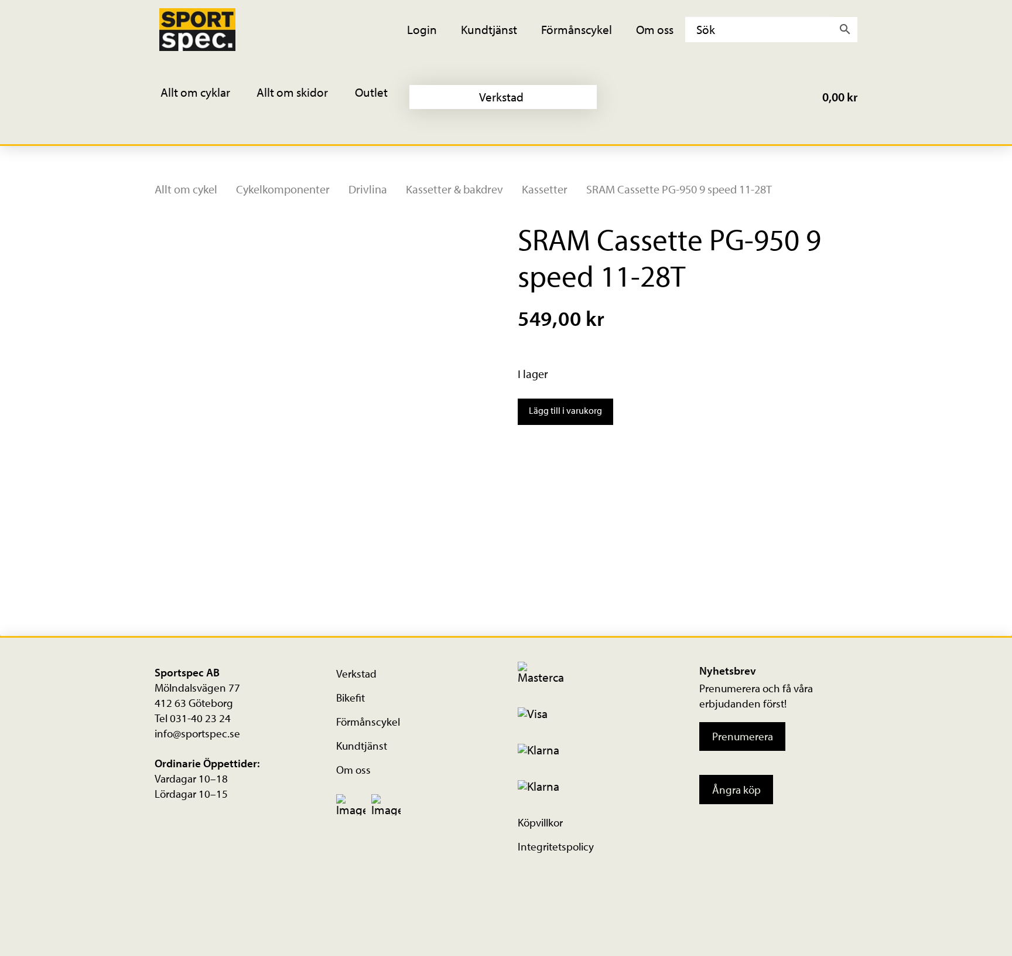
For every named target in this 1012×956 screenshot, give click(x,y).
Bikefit (350, 697)
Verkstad (356, 673)
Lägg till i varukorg (565, 410)
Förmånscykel (368, 722)
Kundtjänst (361, 746)
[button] (203, 97)
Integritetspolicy (556, 846)
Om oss (353, 770)
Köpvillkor (540, 822)
